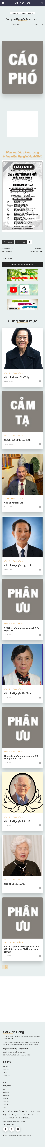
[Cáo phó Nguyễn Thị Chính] (22, 664)
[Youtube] (17, 1129)
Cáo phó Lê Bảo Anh (14, 883)
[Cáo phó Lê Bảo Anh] (22, 855)
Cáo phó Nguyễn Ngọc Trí (17, 565)
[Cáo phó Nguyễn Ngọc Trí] (22, 536)
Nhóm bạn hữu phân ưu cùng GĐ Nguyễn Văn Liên (21, 757)
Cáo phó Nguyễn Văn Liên (17, 821)
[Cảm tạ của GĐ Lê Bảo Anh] (22, 411)
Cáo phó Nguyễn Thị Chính (18, 693)
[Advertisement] (22, 124)
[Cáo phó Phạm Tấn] (22, 474)
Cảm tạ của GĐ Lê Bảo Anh (17, 439)
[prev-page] (3, 967)
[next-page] (6, 967)
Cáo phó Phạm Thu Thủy (17, 377)
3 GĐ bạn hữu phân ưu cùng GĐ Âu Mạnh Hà (22, 629)
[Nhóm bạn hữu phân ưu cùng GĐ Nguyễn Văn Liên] (22, 727)
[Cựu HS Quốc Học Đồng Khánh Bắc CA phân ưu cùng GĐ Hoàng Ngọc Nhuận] (22, 918)
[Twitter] (11, 1129)
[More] (29, 242)
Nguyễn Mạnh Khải (36, 251)
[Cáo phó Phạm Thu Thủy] (22, 348)
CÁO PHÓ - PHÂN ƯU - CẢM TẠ (22, 13)
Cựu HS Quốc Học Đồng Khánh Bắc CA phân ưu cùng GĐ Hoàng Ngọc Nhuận (21, 949)
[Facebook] (5, 1129)
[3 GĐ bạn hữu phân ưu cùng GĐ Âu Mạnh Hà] (22, 599)
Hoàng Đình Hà (7, 251)
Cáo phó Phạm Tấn (13, 502)
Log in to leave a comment (22, 265)
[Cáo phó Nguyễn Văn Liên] (22, 792)
